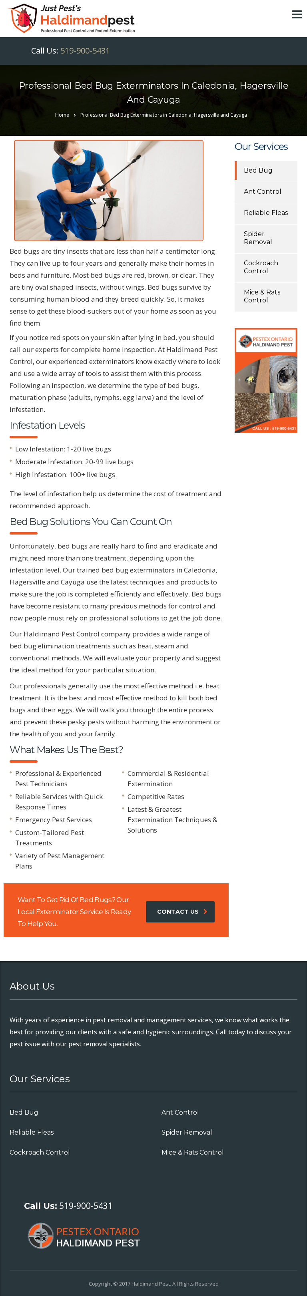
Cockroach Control (261, 267)
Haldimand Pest (151, 1283)
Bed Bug (258, 170)
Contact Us (178, 911)
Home (62, 114)
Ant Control (262, 191)
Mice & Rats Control (262, 296)
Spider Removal (258, 238)
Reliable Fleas (266, 213)
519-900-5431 (85, 50)
